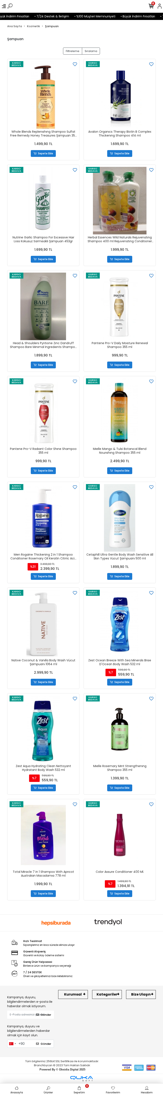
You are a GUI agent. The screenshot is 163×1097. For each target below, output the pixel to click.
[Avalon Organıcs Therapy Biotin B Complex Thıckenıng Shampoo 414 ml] (119, 95)
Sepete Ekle (45, 153)
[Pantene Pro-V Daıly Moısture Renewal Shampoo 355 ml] (119, 306)
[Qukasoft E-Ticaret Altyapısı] (81, 1078)
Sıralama (91, 51)
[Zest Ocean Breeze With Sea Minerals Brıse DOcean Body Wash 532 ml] (119, 623)
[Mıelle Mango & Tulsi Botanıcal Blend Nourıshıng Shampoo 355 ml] (119, 412)
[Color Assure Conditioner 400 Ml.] (119, 835)
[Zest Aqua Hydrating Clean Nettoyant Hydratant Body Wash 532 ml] (43, 729)
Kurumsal (73, 994)
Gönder (46, 1015)
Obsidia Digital (69, 1069)
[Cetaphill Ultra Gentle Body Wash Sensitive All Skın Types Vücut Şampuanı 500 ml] (119, 518)
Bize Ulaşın (141, 994)
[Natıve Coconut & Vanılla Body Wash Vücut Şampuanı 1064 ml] (43, 623)
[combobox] (12, 1044)
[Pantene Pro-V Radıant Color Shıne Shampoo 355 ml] (43, 412)
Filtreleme (72, 51)
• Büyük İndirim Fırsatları (129, 16)
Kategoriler (107, 994)
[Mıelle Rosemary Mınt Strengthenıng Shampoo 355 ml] (119, 729)
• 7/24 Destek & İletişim (43, 16)
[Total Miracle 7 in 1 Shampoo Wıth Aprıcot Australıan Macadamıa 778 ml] (43, 835)
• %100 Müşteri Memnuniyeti (86, 16)
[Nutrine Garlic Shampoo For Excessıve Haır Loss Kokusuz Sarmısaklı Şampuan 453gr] (43, 200)
